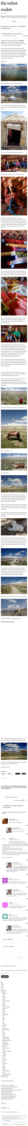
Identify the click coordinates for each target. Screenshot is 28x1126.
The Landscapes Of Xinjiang (19, 800)
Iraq (3, 1022)
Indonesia (4, 1019)
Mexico (3, 1034)
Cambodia (4, 1003)
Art (1, 981)
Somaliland (4, 1054)
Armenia (3, 996)
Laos (3, 1031)
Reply (27, 825)
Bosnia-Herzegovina (6, 1000)
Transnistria (4, 1063)
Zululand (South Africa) (6, 1074)
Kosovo (3, 1026)
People (2, 982)
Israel (3, 1023)
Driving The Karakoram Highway (11, 796)
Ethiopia (3, 1011)
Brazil (3, 1002)
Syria (3, 1061)
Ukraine (3, 1066)
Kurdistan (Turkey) (5, 1029)
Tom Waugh (11, 838)
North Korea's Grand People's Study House (8, 1094)
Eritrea (3, 1010)
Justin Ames (19, 786)
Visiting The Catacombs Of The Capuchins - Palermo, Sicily (11, 1090)
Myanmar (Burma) (5, 1037)
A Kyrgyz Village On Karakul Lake (7, 1088)
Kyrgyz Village (15, 787)
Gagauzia (4, 1013)
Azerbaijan (4, 997)
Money (2, 987)
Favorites (4, 26)
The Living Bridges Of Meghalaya (7, 1091)
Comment (20, 957)
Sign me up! (4, 976)
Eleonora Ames (14, 786)
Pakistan (4, 1046)
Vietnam (3, 1069)
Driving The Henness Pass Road (6, 1093)
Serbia (3, 1049)
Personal (2, 986)
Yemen (3, 1072)
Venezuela (4, 1067)
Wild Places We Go (4, 1077)
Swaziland (4, 1060)
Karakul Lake (7, 787)
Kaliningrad (4, 1025)
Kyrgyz (11, 787)
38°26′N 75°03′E (6, 786)
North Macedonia (5, 1043)
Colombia (4, 1005)
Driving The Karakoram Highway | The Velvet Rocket (14, 812)
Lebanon (3, 1032)
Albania (3, 994)
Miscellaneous (3, 990)
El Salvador (4, 1008)
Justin (14, 35)
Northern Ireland (5, 1045)
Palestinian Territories (6, 1048)
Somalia (3, 1052)
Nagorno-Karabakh (5, 1038)
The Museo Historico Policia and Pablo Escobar (9, 1087)
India (3, 1017)
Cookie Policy (7, 1120)
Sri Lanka (4, 1055)
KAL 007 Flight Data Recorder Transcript (8, 1097)
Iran (3, 1020)
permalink (8, 788)
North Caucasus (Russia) (6, 1040)
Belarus (3, 999)
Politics (2, 984)
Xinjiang (25, 787)
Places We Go (13, 26)
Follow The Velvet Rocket (8, 966)
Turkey (3, 1064)
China (10, 786)
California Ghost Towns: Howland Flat (7, 1085)
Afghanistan (4, 993)
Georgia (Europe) (5, 1014)
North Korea (4, 1042)
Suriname (4, 1058)
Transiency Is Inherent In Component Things (9, 1096)
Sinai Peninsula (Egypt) (6, 1051)
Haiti (3, 1016)
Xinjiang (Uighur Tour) (6, 1070)
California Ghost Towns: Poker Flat (7, 1099)
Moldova (3, 1035)
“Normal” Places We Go (5, 1075)
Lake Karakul (21, 787)
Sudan (3, 1057)
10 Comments (25, 35)
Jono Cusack (12, 819)
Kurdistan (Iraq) (5, 1028)
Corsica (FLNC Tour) (6, 1007)
